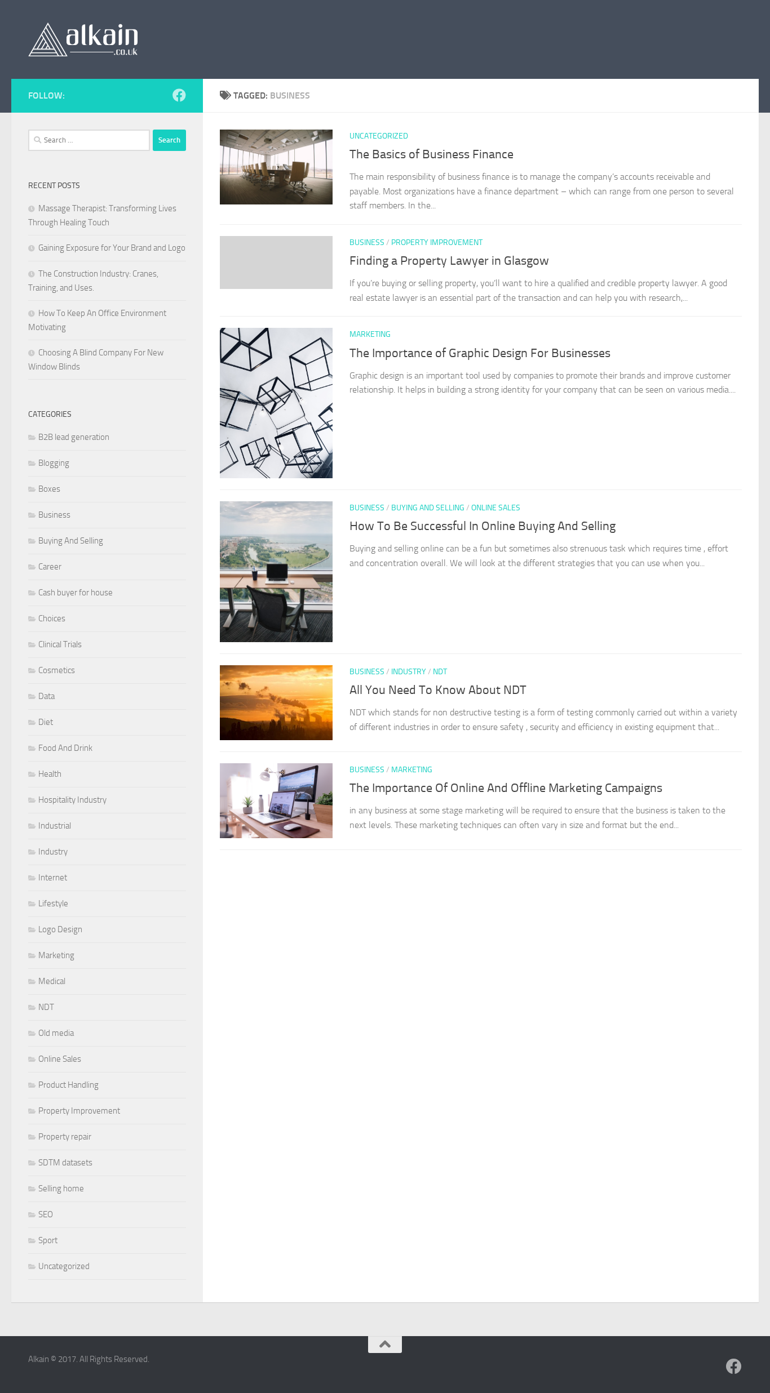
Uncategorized (378, 136)
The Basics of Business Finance (431, 154)
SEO (45, 1214)
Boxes (49, 489)
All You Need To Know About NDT (437, 690)
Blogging (53, 463)
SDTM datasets (65, 1163)
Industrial (54, 826)
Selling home (61, 1188)
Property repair (64, 1137)
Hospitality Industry (72, 800)
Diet (45, 722)
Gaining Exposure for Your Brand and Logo (111, 248)
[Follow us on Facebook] (179, 95)
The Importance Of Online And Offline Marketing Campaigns (505, 788)
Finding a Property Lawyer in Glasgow (449, 260)
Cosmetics (56, 670)
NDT (440, 672)
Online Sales (495, 508)
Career (49, 567)
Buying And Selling (427, 508)
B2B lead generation (73, 437)
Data (46, 696)
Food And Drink (65, 748)
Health (49, 774)
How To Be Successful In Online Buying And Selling (482, 526)
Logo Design (60, 929)
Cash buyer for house (75, 593)
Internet (52, 878)
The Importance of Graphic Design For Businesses (479, 353)
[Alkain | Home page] (83, 39)
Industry (408, 672)
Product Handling (68, 1085)
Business (366, 242)
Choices (51, 618)
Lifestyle (53, 903)
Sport (47, 1240)
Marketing (370, 334)
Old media (56, 1033)
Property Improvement (437, 242)
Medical (51, 981)
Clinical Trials (60, 644)
